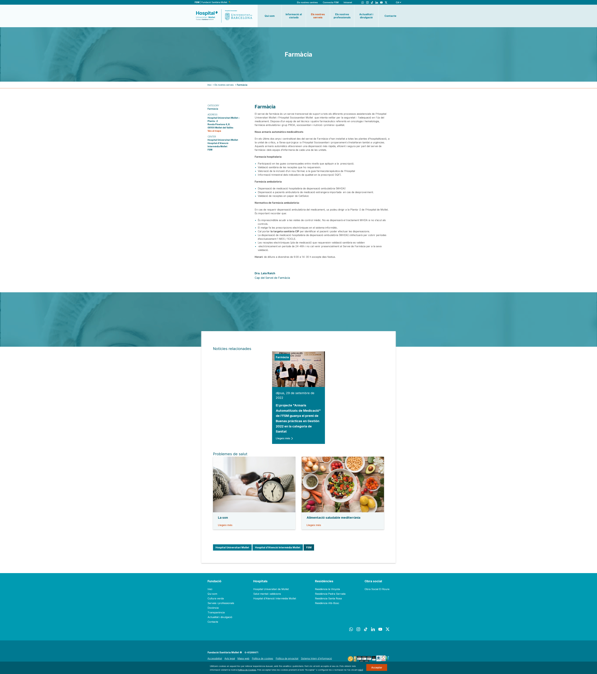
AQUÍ (360, 670)
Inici (209, 84)
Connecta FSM (331, 2)
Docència (213, 607)
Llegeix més (283, 438)
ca (397, 2)
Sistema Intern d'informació (316, 658)
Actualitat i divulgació (366, 16)
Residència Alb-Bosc (327, 603)
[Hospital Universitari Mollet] (224, 15)
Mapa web (243, 658)
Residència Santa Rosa (328, 598)
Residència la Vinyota (327, 589)
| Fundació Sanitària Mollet (211, 2)
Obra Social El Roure (377, 589)
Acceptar (376, 667)
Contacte (390, 15)
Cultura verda (216, 598)
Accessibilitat (215, 658)
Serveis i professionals (221, 603)
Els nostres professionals (342, 16)
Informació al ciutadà (294, 16)
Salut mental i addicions (267, 593)
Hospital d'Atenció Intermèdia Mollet (274, 598)
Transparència (216, 612)
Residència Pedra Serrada (330, 593)
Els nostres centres (307, 2)
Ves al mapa (214, 131)
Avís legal (229, 658)
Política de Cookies (247, 670)
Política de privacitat (287, 658)
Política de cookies (262, 658)
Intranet (348, 2)
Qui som (270, 15)
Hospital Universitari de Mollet (271, 589)
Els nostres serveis (318, 16)
